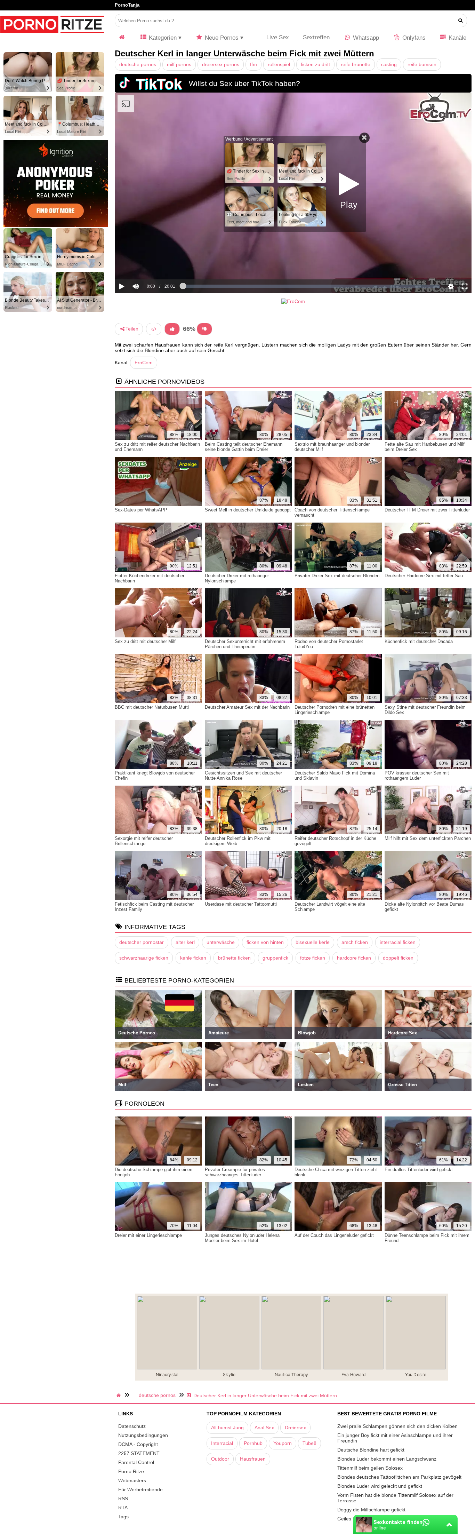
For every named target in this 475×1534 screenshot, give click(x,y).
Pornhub (253, 1443)
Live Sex (277, 37)
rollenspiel (279, 64)
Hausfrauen (253, 1459)
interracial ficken (398, 942)
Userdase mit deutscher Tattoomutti (241, 904)
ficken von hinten (265, 942)
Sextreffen (316, 37)
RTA (123, 1507)
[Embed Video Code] (153, 329)
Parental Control (136, 1462)
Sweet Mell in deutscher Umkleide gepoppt (248, 509)
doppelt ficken (398, 958)
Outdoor (220, 1459)
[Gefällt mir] (172, 329)
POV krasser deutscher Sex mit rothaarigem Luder (417, 775)
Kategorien (162, 37)
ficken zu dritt (315, 64)
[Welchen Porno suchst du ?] (460, 20)
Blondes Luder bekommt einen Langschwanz (386, 1459)
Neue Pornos (221, 37)
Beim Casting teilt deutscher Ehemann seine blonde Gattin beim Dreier (243, 447)
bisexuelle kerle (313, 942)
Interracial (222, 1443)
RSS (123, 1498)
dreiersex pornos (220, 64)
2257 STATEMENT (139, 1453)
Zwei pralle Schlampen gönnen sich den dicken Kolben (397, 1426)
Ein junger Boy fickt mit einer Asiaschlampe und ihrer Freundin (395, 1438)
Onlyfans (413, 37)
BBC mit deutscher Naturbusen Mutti (152, 707)
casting (389, 64)
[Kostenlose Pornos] (52, 36)
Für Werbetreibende (140, 1489)
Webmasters (132, 1480)
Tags (123, 1516)
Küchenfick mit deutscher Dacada (419, 641)
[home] (119, 1395)
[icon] (122, 38)
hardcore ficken (354, 958)
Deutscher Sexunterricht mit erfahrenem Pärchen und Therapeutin (245, 644)
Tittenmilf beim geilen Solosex (370, 1468)
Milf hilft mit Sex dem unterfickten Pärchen (428, 838)
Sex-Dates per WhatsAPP (141, 509)
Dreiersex (295, 1427)
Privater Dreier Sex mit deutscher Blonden (337, 575)
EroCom (144, 362)
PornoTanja (127, 5)
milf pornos (179, 64)
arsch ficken (354, 942)
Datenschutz (132, 1426)
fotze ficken (312, 958)
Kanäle (456, 37)
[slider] (147, 265)
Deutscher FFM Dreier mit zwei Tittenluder (427, 509)
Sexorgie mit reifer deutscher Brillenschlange (144, 841)
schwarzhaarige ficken (143, 958)
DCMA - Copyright (138, 1444)
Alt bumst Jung (227, 1427)
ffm (253, 64)
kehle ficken (193, 958)
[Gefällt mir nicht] (204, 329)
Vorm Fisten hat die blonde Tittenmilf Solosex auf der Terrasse (395, 1497)
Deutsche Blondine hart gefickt (370, 1450)
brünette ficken (234, 958)
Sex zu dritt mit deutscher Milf (145, 641)
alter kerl (185, 942)
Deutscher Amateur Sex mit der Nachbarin (247, 707)
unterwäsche (221, 942)
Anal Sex (264, 1427)
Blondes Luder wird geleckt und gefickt (379, 1486)
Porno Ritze (131, 1471)
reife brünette (355, 64)
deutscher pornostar (141, 942)
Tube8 (309, 1443)
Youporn (282, 1443)
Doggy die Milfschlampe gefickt (371, 1509)
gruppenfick (275, 958)
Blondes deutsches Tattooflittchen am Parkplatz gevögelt (399, 1477)
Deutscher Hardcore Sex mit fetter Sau (424, 575)
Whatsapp (365, 37)
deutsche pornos (137, 64)
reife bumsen (422, 64)
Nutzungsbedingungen (143, 1435)
